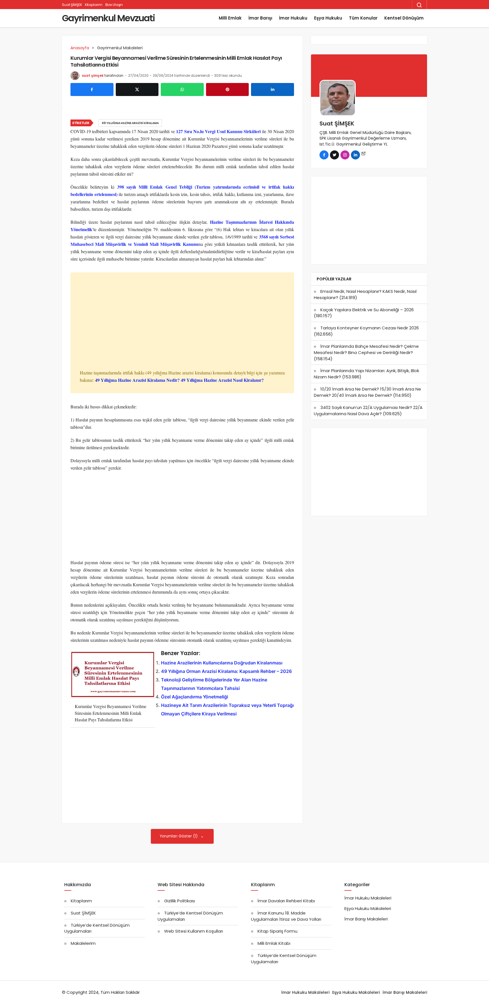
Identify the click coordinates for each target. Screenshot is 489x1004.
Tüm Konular (363, 18)
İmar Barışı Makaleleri (366, 919)
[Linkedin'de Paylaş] (272, 89)
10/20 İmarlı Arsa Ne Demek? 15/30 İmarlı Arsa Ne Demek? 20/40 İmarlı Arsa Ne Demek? (367, 392)
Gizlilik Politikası (179, 901)
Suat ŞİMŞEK (72, 4)
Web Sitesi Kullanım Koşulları (193, 931)
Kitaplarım (93, 4)
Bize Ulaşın (114, 4)
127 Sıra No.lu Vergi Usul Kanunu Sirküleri (218, 131)
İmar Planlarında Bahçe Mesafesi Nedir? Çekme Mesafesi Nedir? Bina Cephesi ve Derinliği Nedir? (366, 349)
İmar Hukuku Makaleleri (367, 898)
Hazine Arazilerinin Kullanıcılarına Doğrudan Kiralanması (221, 663)
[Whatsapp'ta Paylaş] (182, 89)
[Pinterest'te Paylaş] (227, 89)
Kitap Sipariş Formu (277, 931)
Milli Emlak (230, 18)
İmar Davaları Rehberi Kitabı (286, 901)
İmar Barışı (260, 18)
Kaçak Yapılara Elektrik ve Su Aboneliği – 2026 (367, 310)
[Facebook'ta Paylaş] (91, 89)
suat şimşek (93, 75)
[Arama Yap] (419, 5)
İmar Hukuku (293, 18)
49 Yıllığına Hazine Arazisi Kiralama (130, 123)
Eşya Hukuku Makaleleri (367, 908)
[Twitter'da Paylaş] (137, 89)
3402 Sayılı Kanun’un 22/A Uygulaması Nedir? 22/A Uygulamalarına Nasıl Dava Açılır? (368, 410)
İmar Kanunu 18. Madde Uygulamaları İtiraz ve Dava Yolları (286, 916)
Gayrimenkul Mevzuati (108, 18)
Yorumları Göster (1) (179, 836)
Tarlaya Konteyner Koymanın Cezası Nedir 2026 (369, 328)
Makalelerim (83, 943)
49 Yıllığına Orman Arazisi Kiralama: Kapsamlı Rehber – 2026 (226, 671)
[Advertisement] (182, 327)
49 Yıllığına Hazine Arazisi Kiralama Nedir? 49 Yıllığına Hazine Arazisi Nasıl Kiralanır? (180, 380)
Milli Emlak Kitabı (274, 943)
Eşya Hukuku (328, 18)
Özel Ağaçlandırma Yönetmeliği (194, 697)
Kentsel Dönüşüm (404, 18)
